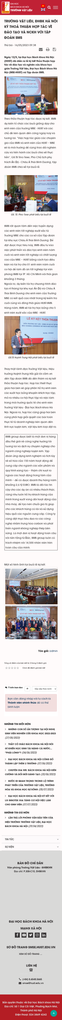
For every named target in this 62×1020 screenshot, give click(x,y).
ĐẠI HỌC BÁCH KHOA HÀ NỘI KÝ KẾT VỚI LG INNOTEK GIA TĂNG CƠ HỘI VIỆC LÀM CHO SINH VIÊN (29, 800)
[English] (43, 9)
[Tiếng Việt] (43, 5)
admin (53, 651)
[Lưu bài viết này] (55, 49)
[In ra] (48, 49)
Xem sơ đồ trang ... (30, 954)
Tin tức (9, 839)
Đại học (14, 4)
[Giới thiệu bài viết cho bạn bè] (41, 49)
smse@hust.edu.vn (33, 983)
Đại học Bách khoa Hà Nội (31, 921)
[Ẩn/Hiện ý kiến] (27, 688)
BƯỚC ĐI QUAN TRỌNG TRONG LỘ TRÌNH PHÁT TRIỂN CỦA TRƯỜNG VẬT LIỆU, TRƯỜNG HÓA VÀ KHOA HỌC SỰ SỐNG (30, 785)
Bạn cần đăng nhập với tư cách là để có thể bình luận (29, 702)
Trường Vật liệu (21, 10)
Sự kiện (9, 847)
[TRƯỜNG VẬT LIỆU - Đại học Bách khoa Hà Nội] (6, 7)
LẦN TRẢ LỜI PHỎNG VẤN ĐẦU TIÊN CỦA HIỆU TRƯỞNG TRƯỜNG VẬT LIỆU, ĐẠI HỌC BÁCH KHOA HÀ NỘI (29, 822)
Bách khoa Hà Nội (19, 7)
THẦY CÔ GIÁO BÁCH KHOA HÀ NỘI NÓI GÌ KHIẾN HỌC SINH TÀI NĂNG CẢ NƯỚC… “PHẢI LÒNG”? (29, 748)
